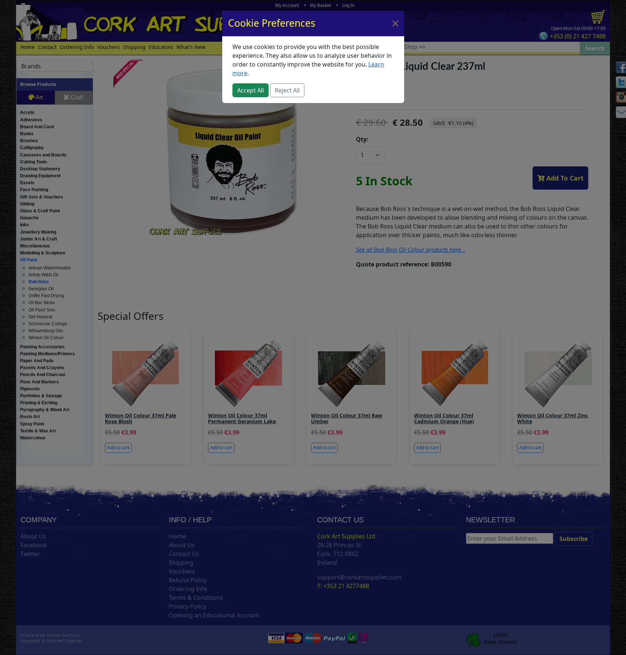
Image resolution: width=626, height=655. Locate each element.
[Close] (395, 23)
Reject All (287, 90)
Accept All (250, 90)
